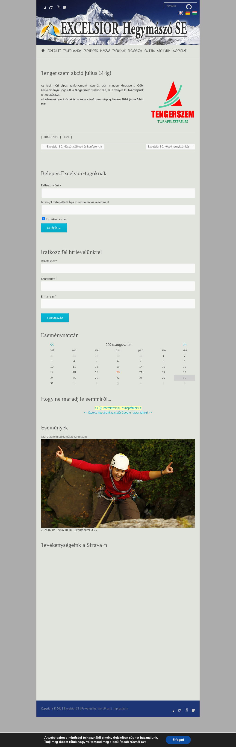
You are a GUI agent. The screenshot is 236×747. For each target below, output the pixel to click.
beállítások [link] (120, 742)
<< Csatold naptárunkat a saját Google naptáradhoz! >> (118, 412)
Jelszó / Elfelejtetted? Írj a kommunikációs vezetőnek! (75, 202)
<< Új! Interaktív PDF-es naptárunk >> (118, 408)
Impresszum (120, 708)
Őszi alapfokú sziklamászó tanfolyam (64, 437)
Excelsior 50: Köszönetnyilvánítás (170, 146)
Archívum (163, 51)
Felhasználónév (51, 185)
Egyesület (54, 51)
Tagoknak (119, 51)
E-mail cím (48, 296)
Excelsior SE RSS (62, 5)
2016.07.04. (51, 137)
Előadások (135, 51)
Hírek (66, 137)
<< (52, 345)
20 (118, 372)
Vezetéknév (49, 261)
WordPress (104, 708)
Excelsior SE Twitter (49, 5)
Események (91, 51)
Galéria (150, 51)
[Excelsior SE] (115, 30)
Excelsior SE (71, 708)
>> (184, 345)
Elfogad (178, 740)
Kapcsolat (179, 51)
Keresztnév (49, 279)
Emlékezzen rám (57, 219)
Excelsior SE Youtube (56, 5)
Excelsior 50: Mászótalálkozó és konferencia (72, 146)
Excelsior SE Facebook (42, 5)
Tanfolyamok (72, 51)
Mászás (105, 51)
